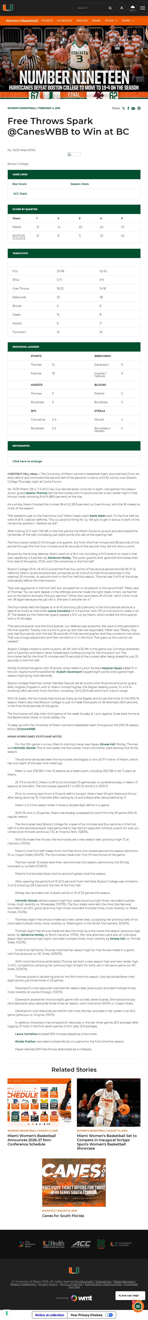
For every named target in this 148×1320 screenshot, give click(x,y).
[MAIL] (132, 108)
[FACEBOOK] (127, 108)
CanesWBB (27, 729)
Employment (84, 1281)
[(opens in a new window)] (26, 1244)
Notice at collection (49, 1315)
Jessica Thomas (36, 493)
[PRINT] (138, 108)
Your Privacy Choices (87, 1315)
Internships (103, 1281)
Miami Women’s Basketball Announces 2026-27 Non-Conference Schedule (32, 1140)
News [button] (96, 20)
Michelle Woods (24, 748)
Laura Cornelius (59, 611)
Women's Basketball (22, 20)
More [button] (126, 20)
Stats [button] (109, 20)
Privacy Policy (48, 1284)
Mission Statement (23, 1284)
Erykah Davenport (69, 672)
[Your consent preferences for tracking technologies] (6, 1313)
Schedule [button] (64, 20)
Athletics (49, 1211)
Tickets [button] (47, 20)
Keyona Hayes (112, 668)
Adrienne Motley (59, 558)
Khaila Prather (25, 1041)
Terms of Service (71, 1284)
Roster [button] (82, 20)
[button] (142, 8)
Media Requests (124, 1281)
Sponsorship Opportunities (103, 1284)
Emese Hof (107, 744)
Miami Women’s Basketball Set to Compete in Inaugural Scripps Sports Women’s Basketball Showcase (107, 1142)
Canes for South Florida (63, 1216)
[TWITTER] (122, 108)
